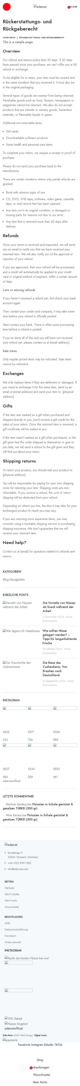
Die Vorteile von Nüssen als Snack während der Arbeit (59, 607)
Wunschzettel (12, 907)
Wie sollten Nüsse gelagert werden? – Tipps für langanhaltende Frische (60, 637)
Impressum (10, 936)
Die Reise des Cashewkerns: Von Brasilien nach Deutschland (55, 669)
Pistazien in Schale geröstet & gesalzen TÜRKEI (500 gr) (38, 806)
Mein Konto (11, 900)
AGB (7, 923)
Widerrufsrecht (13, 942)
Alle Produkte (12, 894)
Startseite (9, 37)
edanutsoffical (11, 781)
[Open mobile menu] (6, 7)
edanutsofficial (14, 1028)
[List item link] (40, 863)
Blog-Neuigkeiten (14, 580)
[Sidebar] (4, 1051)
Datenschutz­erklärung (16, 929)
